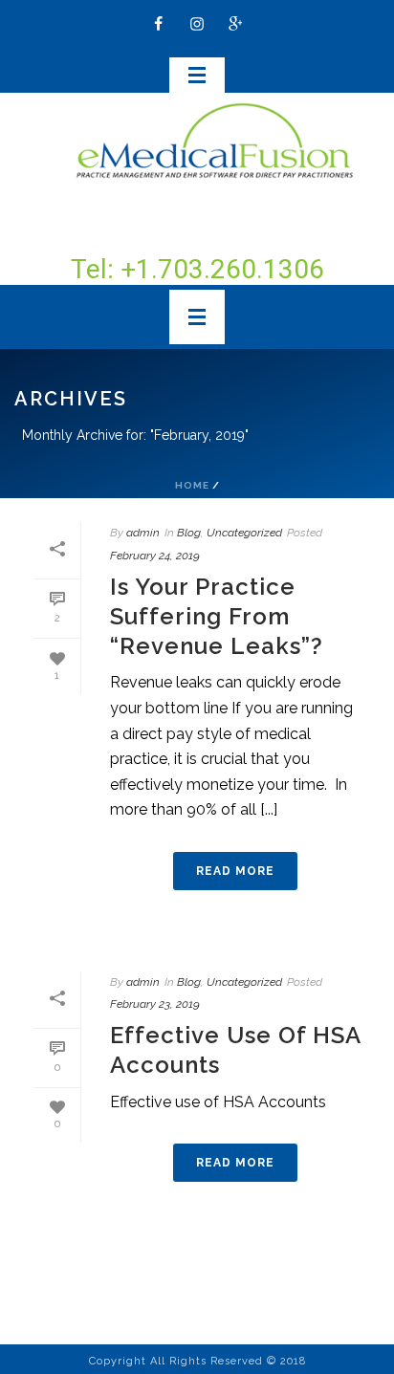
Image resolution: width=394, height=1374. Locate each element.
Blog (189, 532)
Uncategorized (244, 532)
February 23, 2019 (155, 1004)
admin (143, 532)
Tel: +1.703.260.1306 (197, 269)
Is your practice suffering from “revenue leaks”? (216, 616)
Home (192, 485)
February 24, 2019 (155, 555)
